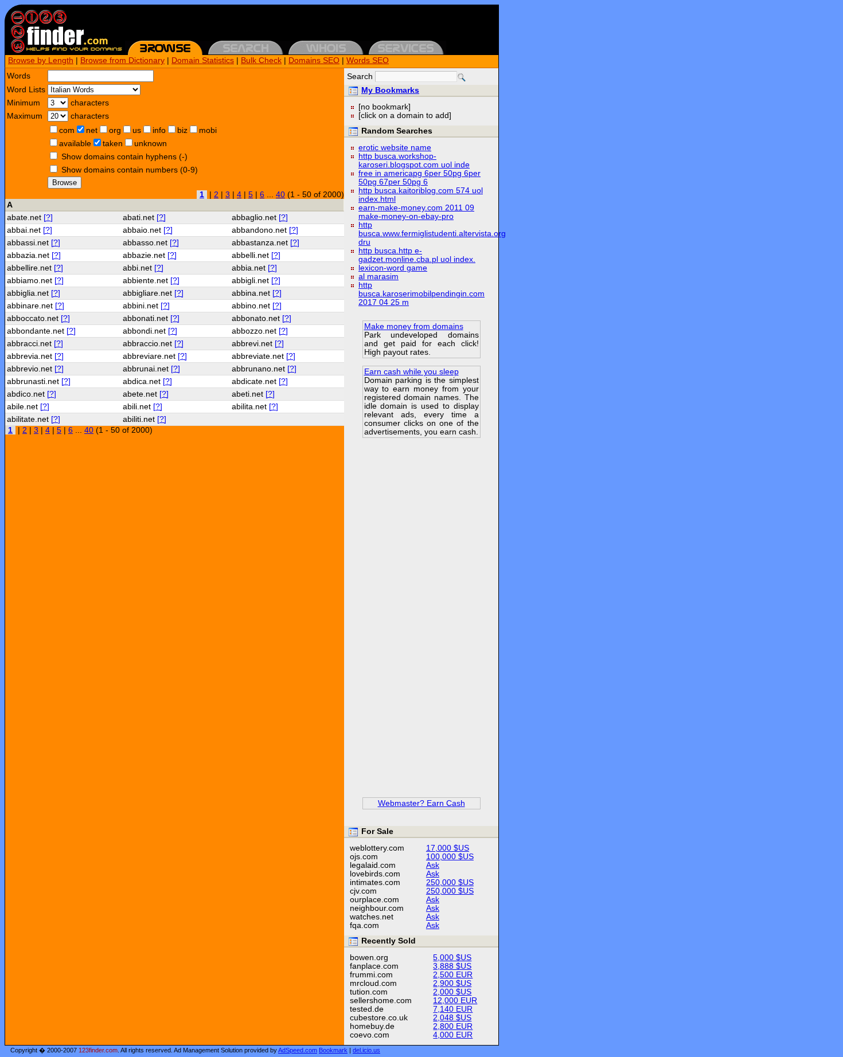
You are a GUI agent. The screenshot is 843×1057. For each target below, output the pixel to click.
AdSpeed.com (297, 1050)
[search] (461, 77)
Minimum (23, 103)
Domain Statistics (202, 60)
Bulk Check (261, 60)
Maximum (24, 116)
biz (182, 130)
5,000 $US (452, 957)
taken (113, 143)
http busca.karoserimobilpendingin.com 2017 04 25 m (421, 294)
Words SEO (367, 60)
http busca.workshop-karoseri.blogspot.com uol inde (414, 160)
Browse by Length (40, 60)
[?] (48, 217)
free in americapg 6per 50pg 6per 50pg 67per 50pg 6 (419, 177)
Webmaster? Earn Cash (421, 803)
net (91, 130)
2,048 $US (452, 1017)
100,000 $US (450, 856)
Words (18, 76)
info (159, 130)
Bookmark (333, 1050)
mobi (208, 130)
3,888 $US (452, 966)
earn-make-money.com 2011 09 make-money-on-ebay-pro (416, 212)
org (115, 130)
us (136, 130)
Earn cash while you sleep (411, 371)
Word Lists (26, 89)
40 (280, 194)
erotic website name (394, 147)
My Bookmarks (390, 90)
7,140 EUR (453, 1009)
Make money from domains (413, 326)
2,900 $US (452, 983)
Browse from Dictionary (122, 60)
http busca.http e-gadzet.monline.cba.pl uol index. (416, 255)
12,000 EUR (455, 1000)
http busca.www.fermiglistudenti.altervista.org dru (432, 233)
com (67, 130)
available (75, 143)
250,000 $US (450, 882)
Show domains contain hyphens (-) (124, 156)
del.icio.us (366, 1050)
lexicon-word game (392, 268)
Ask (432, 865)
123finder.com (98, 1050)
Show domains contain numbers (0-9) (129, 170)
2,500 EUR (453, 974)
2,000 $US (452, 992)
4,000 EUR (453, 1035)
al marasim (378, 276)
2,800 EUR (453, 1026)
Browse (64, 182)
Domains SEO (313, 60)
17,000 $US (447, 848)
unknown (150, 143)
